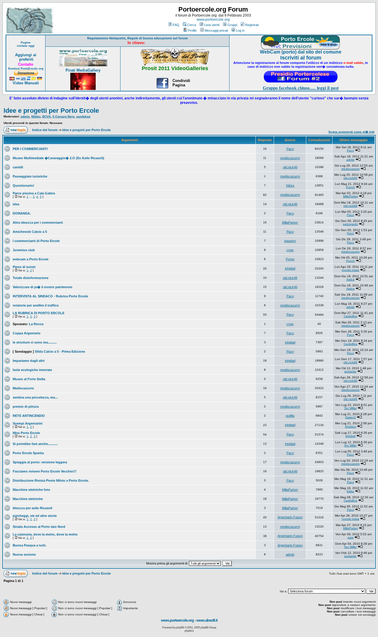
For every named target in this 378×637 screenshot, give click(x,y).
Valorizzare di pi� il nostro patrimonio (42, 287)
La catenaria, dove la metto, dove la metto (45, 534)
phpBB (180, 627)
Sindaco (350, 426)
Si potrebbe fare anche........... (35, 444)
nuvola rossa (350, 270)
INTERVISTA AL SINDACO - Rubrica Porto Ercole (50, 296)
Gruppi (232, 25)
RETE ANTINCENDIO (29, 415)
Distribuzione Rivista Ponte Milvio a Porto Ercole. (51, 480)
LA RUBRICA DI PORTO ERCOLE (38, 313)
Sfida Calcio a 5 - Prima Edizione (60, 351)
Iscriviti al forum (300, 58)
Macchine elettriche (28, 499)
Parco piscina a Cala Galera (34, 193)
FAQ (176, 25)
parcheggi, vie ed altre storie (35, 515)
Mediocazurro (23, 388)
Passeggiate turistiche (30, 176)
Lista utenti (211, 25)
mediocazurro (290, 158)
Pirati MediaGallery (83, 70)
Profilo (192, 30)
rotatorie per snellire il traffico (36, 305)
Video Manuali (26, 83)
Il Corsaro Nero (63, 116)
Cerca (191, 25)
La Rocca (36, 324)
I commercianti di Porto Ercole (36, 241)
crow (290, 250)
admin (25, 116)
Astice (350, 279)
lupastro (290, 241)
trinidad (290, 268)
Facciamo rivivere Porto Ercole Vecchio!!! (44, 471)
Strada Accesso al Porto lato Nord (39, 526)
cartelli (18, 167)
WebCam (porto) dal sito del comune (300, 51)
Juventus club (24, 250)
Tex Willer (350, 408)
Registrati (252, 25)
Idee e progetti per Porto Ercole (51, 110)
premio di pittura (26, 406)
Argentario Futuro (290, 517)
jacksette (350, 371)
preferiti (25, 59)
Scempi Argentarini (28, 423)
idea (16, 204)
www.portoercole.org (213, 19)
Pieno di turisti (24, 267)
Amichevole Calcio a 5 (30, 231)
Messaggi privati (216, 30)
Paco (290, 149)
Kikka (290, 185)
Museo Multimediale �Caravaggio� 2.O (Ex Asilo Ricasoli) (58, 158)
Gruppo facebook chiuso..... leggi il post (301, 88)
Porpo (290, 259)
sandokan (83, 116)
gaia (350, 537)
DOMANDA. (22, 213)
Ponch (350, 187)
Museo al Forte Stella (29, 379)
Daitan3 (350, 417)
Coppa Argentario (26, 333)
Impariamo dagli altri (29, 360)
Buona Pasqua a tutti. (29, 545)
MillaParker (350, 196)
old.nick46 (290, 167)
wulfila (290, 415)
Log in (240, 30)
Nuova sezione (24, 554)
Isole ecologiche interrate (32, 370)
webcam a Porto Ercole (30, 259)
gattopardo (350, 224)
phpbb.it (189, 630)
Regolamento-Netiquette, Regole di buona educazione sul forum (137, 38)
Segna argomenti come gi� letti (351, 131)
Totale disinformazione (30, 278)
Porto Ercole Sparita (28, 453)
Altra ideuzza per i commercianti (38, 222)
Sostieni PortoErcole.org (25, 68)
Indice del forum (45, 130)
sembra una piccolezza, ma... (35, 397)
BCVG (46, 116)
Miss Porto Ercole (26, 433)
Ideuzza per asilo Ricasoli (32, 508)
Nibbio (35, 116)
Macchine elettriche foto (31, 489)
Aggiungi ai (25, 55)
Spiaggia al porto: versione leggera (40, 462)
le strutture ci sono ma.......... (35, 342)
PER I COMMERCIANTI (30, 149)
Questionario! (23, 185)
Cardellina (350, 316)
